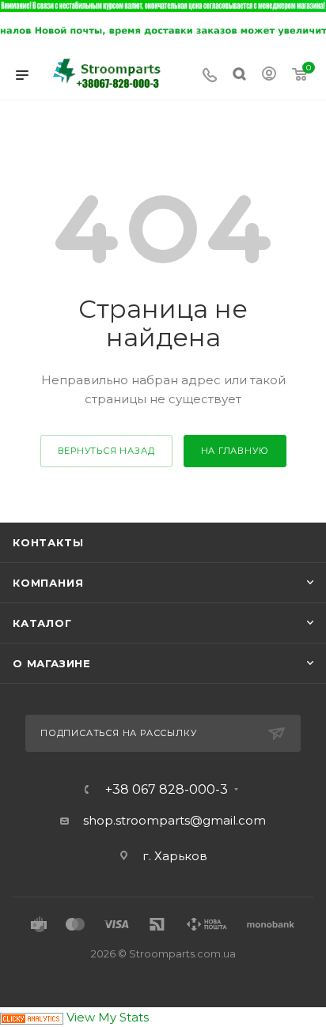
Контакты (48, 542)
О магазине (52, 663)
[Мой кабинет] (269, 75)
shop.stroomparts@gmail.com (174, 820)
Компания (48, 582)
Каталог (42, 623)
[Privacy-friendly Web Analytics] (31, 1017)
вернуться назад (106, 450)
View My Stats (107, 1017)
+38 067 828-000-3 (166, 789)
